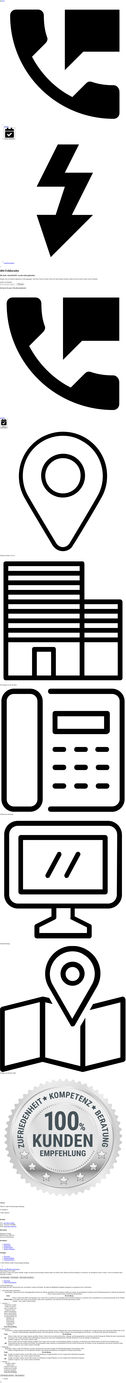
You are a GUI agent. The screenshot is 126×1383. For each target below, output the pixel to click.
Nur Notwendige (5, 1277)
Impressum (7, 1244)
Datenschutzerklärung (10, 1282)
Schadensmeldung (9, 1260)
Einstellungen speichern (7, 1375)
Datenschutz (7, 1246)
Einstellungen (14, 1277)
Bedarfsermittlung (9, 1258)
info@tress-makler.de (10, 1226)
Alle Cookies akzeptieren (26, 1277)
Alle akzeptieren (19, 1375)
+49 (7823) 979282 (8, 1223)
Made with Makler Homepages (10, 1269)
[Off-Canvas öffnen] (0, 266)
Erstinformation (8, 1247)
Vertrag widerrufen (9, 1249)
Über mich (7, 1256)
